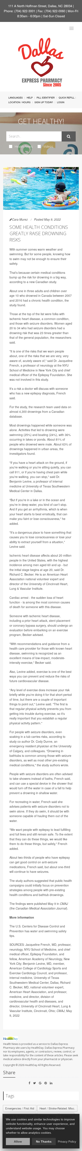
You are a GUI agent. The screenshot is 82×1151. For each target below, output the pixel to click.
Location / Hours (19, 102)
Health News (24, 146)
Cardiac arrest (18, 597)
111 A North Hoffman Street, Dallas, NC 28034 (40, 6)
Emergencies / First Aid (19, 1108)
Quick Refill (66, 97)
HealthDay (31, 1065)
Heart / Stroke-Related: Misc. (57, 1108)
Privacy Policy (67, 1141)
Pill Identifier (46, 97)
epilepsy (35, 393)
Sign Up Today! (43, 102)
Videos (48, 146)
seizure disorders (41, 323)
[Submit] (69, 136)
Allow (18, 1141)
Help (30, 97)
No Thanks (44, 1141)
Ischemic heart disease (24, 555)
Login (60, 102)
